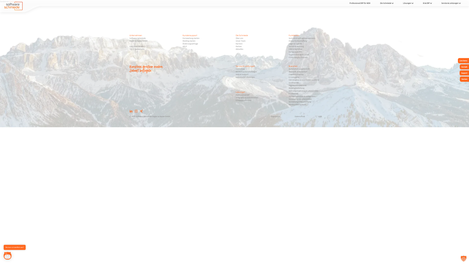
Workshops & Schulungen (246, 71)
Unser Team (240, 41)
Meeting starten (189, 41)
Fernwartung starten (191, 38)
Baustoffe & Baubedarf (298, 71)
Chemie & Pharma (296, 74)
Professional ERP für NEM (360, 3)
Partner (239, 46)
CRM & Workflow (295, 49)
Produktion (293, 93)
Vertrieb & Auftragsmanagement (302, 38)
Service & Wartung (296, 46)
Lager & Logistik (295, 43)
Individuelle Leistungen (245, 77)
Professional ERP (243, 95)
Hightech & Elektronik (297, 85)
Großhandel (294, 82)
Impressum (275, 116)
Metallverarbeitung (296, 88)
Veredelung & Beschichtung (300, 101)
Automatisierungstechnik (299, 69)
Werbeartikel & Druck (297, 104)
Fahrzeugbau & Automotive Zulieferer (304, 80)
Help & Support (242, 74)
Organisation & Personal (299, 54)
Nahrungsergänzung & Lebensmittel (303, 91)
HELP (185, 46)
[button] (463, 258)
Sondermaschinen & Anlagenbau (302, 96)
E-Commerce (294, 77)
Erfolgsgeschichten (243, 100)
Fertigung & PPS (295, 52)
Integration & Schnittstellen (247, 97)
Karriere (239, 43)
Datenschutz (300, 116)
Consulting (240, 69)
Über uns (239, 38)
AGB (320, 116)
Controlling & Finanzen (298, 57)
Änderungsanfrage (190, 43)
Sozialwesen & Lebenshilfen (300, 99)
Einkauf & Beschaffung (298, 41)
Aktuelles (239, 49)
